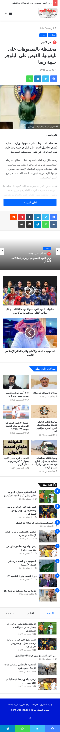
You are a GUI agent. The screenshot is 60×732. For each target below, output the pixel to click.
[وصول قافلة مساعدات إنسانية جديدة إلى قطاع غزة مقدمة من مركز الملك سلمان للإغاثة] (44, 447)
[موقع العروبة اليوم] (48, 13)
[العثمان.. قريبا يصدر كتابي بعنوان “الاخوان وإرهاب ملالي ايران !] (16, 447)
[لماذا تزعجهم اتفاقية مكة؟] (44, 382)
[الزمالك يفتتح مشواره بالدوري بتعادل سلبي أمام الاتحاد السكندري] (48, 496)
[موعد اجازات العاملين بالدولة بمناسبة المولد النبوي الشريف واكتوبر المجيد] (44, 411)
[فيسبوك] (53, 217)
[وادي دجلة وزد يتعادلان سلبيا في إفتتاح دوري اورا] (48, 551)
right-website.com (20, 709)
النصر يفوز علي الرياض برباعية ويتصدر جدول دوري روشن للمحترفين (21, 510)
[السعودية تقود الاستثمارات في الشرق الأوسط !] (48, 566)
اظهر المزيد (31, 202)
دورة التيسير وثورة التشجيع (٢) (21, 575)
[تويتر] (45, 217)
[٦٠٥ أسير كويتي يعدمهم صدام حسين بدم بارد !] (16, 382)
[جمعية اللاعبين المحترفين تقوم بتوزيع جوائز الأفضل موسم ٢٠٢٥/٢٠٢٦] (16, 412)
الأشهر (30, 613)
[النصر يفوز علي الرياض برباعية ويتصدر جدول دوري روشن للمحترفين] (48, 511)
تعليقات (10, 613)
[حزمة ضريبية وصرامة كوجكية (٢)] (48, 595)
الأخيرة (50, 613)
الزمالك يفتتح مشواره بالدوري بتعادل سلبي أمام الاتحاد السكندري (21, 627)
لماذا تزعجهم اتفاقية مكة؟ (45, 392)
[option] (30, 251)
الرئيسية (50, 28)
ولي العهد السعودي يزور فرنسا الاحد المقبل (32, 2)
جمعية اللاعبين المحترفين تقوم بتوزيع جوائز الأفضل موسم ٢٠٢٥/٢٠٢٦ (17, 425)
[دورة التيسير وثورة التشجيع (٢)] (48, 580)
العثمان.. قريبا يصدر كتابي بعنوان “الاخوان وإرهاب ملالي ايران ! (16, 461)
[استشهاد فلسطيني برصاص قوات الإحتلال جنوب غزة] (48, 536)
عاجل (41, 28)
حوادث (52, 35)
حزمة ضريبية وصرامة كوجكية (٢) (20, 590)
